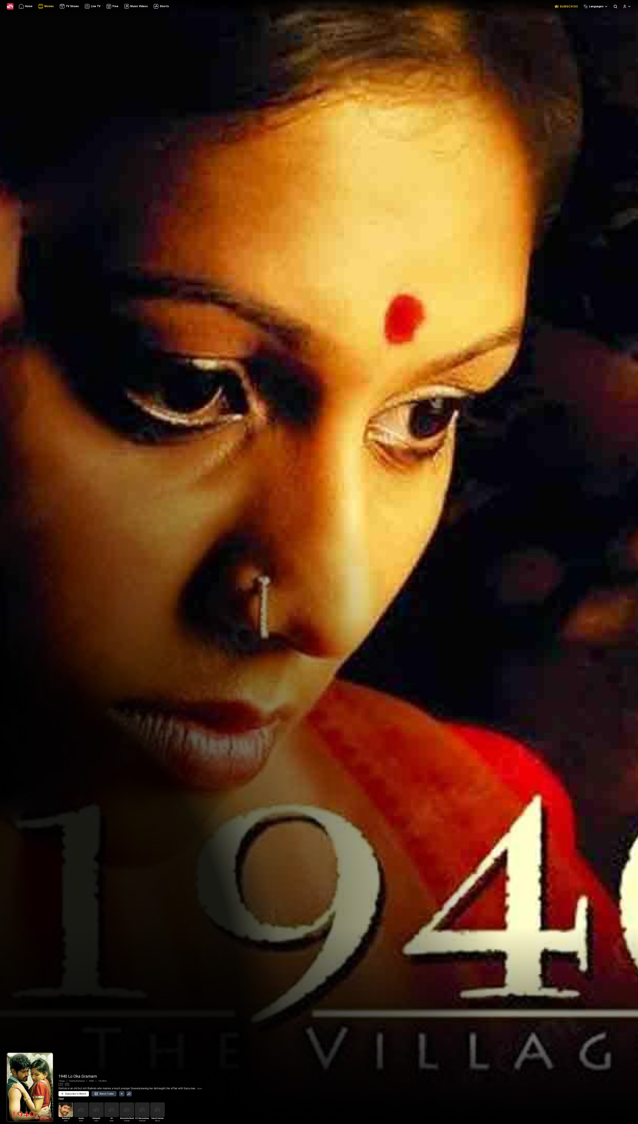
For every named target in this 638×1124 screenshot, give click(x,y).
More (199, 1088)
